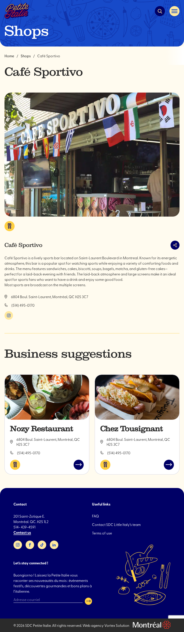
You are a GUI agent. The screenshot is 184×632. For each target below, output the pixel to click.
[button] (174, 11)
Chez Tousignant (131, 428)
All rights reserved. (67, 625)
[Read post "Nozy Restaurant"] (47, 397)
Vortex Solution (116, 625)
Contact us (22, 532)
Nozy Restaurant (41, 428)
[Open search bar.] (160, 11)
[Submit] (88, 601)
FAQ (95, 515)
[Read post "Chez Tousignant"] (137, 397)
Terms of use (102, 532)
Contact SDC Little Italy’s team (116, 524)
